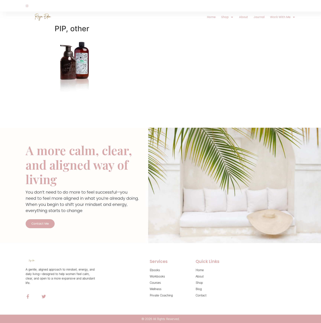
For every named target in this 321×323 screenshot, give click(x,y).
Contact (201, 295)
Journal (259, 17)
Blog (199, 289)
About (243, 17)
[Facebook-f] (28, 296)
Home (211, 17)
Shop (225, 17)
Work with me (280, 17)
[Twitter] (44, 296)
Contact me (40, 223)
